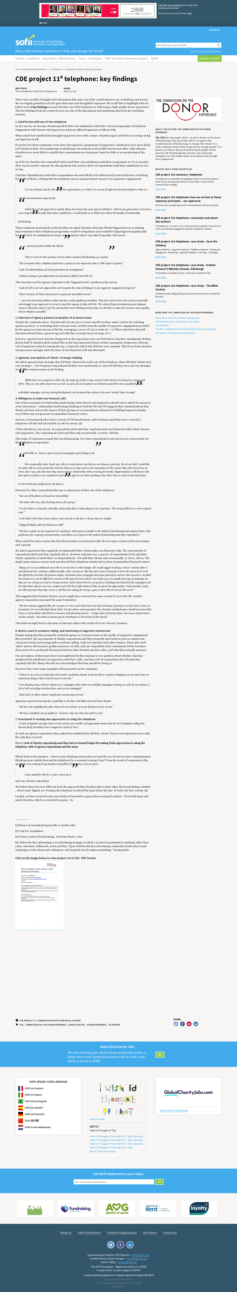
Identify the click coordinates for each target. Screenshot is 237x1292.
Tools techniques (90, 58)
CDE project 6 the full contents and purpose (177, 317)
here (190, 13)
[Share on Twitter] (176, 1024)
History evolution (27, 58)
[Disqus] (83, 975)
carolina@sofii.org (137, 1258)
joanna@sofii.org (127, 1262)
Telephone (114, 1024)
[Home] (83, 40)
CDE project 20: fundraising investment (175, 332)
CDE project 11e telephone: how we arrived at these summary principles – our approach (188, 199)
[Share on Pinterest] (189, 1024)
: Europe (103, 1151)
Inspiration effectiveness (59, 58)
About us (66, 1233)
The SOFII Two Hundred (169, 5)
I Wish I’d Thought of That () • (111, 1147)
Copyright (137, 1283)
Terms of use (125, 1283)
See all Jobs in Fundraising (174, 1110)
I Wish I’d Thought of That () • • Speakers (116, 1143)
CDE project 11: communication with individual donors (76, 69)
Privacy (115, 1283)
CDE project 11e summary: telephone (178, 174)
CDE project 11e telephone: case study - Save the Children (186, 243)
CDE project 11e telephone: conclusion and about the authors (186, 219)
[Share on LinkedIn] (195, 1024)
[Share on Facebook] (182, 1024)
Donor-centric (76, 1024)
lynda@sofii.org (140, 1254)
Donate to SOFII (210, 58)
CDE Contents (162, 325)
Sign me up (214, 29)
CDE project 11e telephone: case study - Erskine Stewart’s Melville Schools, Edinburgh (185, 267)
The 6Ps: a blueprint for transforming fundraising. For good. (185, 329)
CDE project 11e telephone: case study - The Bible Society (186, 287)
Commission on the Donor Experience (45, 1024)
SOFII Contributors (90, 1233)
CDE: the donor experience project (126, 58)
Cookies (107, 1283)
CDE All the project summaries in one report (177, 321)
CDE (21, 1024)
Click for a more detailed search (206, 51)
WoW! (154, 58)
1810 (122, 1286)
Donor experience (96, 1024)
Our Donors (150, 1233)
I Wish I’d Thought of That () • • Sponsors (116, 1136)
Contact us (170, 1233)
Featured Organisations (122, 1233)
